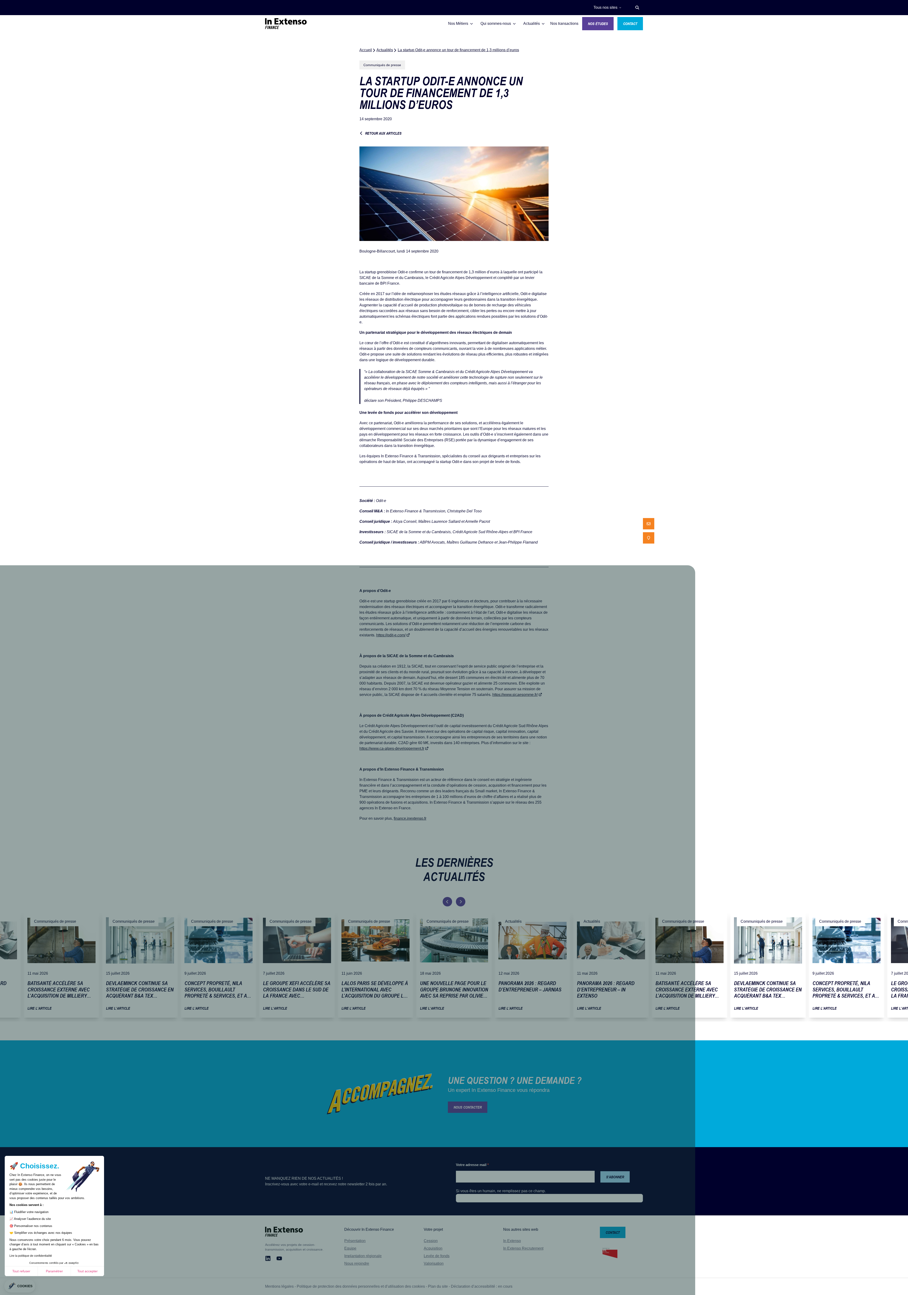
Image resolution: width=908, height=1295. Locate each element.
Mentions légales (279, 1286)
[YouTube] (279, 1258)
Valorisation (434, 1263)
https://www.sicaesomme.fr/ (515, 695)
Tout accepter (87, 1271)
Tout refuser (21, 1271)
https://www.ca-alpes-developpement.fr (391, 748)
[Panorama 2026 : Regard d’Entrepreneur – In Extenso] (611, 964)
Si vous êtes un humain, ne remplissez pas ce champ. (501, 1191)
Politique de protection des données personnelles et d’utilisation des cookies (361, 1286)
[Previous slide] (447, 901)
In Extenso (512, 1241)
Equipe (350, 1248)
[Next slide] (460, 901)
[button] (637, 7)
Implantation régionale (363, 1256)
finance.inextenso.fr (410, 818)
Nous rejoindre (356, 1263)
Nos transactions (564, 23)
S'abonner (615, 1177)
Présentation (355, 1241)
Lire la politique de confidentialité (30, 1255)
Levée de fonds (437, 1256)
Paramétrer (54, 1271)
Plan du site (438, 1286)
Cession (431, 1241)
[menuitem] (648, 523)
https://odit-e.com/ (391, 635)
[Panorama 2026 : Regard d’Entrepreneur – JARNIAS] (532, 964)
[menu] (648, 531)
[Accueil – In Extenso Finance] (286, 23)
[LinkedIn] (268, 1258)
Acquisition (433, 1248)
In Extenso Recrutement (523, 1248)
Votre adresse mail (472, 1165)
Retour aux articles (383, 133)
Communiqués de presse (382, 65)
